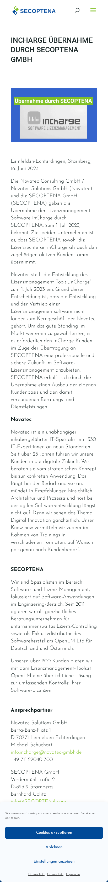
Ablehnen (54, 847)
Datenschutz (36, 874)
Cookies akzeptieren (54, 833)
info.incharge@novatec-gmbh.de (46, 752)
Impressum (73, 874)
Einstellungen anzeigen (54, 862)
